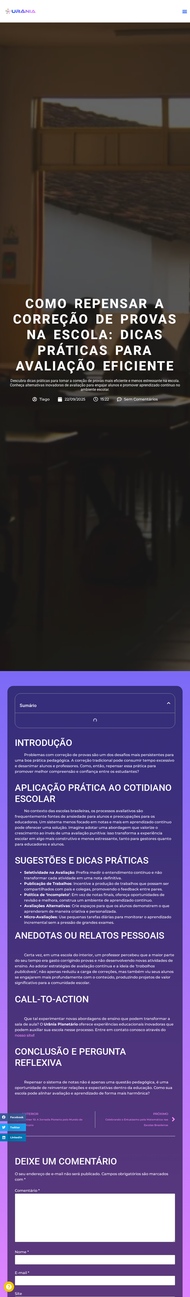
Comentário (27, 1191)
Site (18, 1294)
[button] (185, 11)
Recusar (75, 1282)
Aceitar (31, 1282)
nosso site (24, 1035)
